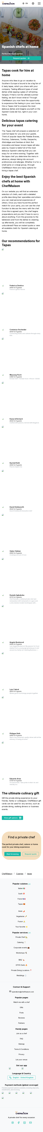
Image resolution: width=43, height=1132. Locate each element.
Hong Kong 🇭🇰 (27, 1081)
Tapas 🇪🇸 (21, 904)
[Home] (8, 3)
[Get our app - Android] (28, 1068)
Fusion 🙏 (21, 921)
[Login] (33, 3)
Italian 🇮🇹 (21, 888)
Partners (21, 1023)
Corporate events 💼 (21, 948)
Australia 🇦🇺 (25, 1081)
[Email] (30, 1123)
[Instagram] (12, 1123)
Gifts (21, 1007)
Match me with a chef (22, 1002)
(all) (29, 884)
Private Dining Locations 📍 (21, 970)
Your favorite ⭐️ (21, 927)
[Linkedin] (24, 1123)
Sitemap (21, 1044)
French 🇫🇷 (21, 899)
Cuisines (19, 874)
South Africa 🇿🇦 (21, 1081)
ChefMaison (7, 874)
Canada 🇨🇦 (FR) (19, 1081)
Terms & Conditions (21, 1049)
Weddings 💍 (22, 975)
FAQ (21, 1039)
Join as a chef (21, 1033)
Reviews (21, 1018)
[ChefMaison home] (21, 1113)
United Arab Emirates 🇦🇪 (23, 1081)
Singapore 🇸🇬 (29, 1081)
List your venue (21, 1060)
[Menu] (39, 3)
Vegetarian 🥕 (21, 916)
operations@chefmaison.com (23, 992)
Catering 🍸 (21, 942)
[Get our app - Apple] (14, 1068)
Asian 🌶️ (21, 911)
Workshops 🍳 (21, 953)
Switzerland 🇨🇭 (16, 1081)
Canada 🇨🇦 (17, 1081)
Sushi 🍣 (21, 894)
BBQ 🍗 (21, 960)
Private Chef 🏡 (21, 937)
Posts (21, 1013)
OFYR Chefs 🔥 (21, 965)
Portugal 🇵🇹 (14, 1081)
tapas (29, 874)
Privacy (21, 1054)
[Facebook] (18, 1123)
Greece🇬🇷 (15, 1081)
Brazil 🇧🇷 (26, 1081)
